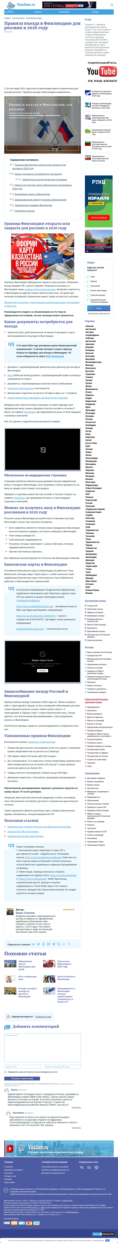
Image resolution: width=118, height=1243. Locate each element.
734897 (103, 1205)
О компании (64, 12)
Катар (88, 431)
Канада (89, 428)
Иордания (90, 404)
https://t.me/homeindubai (63, 875)
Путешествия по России (97, 756)
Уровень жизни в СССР (97, 832)
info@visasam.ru (73, 1212)
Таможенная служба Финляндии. (25, 836)
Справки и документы (96, 689)
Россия (89, 503)
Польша (89, 497)
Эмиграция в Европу (96, 845)
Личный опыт (93, 788)
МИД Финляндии (55, 356)
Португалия (91, 500)
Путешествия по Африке (97, 753)
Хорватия (90, 563)
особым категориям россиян (40, 289)
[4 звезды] (71, 909)
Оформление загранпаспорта (100, 727)
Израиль (90, 395)
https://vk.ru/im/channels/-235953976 (36, 615)
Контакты (8, 1173)
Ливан (89, 452)
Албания (90, 338)
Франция (90, 560)
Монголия (90, 482)
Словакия (90, 521)
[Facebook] (68, 944)
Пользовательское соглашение (54, 1167)
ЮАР (88, 587)
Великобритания (94, 362)
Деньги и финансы (95, 717)
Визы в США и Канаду (96, 625)
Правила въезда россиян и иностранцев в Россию (98, 678)
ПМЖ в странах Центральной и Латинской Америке (98, 816)
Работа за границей (95, 822)
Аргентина (91, 341)
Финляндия (91, 557)
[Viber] (58, 944)
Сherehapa (29, 412)
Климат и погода (94, 724)
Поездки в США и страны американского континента (99, 735)
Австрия (90, 332)
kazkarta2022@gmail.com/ (30, 628)
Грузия (89, 383)
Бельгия (89, 353)
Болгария (90, 356)
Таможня (91, 763)
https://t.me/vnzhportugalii (33, 879)
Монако (89, 479)
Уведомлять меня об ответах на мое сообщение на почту (33, 1072)
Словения (90, 524)
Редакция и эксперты (13, 1170)
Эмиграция (92, 773)
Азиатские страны (95, 609)
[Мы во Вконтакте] (81, 1167)
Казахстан (91, 422)
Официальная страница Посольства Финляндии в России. (39, 826)
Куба (88, 446)
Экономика (92, 838)
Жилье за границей (95, 720)
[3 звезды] (69, 909)
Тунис (88, 539)
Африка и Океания (95, 612)
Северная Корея (93, 512)
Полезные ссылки (25, 210)
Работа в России (94, 685)
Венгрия (89, 365)
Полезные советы (94, 743)
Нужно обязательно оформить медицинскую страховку (37, 397)
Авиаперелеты (93, 707)
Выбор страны (93, 785)
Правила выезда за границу (99, 746)
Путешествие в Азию (96, 749)
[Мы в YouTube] (89, 1167)
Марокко (90, 470)
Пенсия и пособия (95, 668)
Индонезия (91, 401)
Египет (89, 392)
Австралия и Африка (96, 778)
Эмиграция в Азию (95, 842)
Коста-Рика (91, 443)
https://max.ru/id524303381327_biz (34, 606)
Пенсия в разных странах (98, 804)
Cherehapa (19, 497)
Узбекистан (91, 548)
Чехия (88, 569)
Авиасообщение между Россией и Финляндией (40, 199)
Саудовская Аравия (95, 509)
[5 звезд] (73, 909)
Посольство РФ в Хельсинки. (23, 831)
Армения (90, 344)
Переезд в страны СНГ (97, 807)
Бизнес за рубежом (95, 781)
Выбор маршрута (94, 714)
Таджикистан (92, 530)
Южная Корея (92, 590)
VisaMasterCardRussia (28, 600)
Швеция (89, 578)
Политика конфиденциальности (55, 1170)
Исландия (90, 413)
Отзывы (95, 12)
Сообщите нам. (43, 1016)
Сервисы (38, 12)
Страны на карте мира (96, 759)
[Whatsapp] (63, 944)
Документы (92, 628)
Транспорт (91, 828)
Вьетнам (90, 371)
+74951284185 (66, 1201)
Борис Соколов (25, 912)
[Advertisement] (42, 62)
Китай (88, 440)
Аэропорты (92, 710)
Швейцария (91, 575)
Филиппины (91, 554)
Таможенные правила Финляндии (33, 205)
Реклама (8, 1179)
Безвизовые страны (95, 616)
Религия (90, 825)
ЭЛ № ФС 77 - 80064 (38, 1208)
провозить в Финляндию (41, 742)
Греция (89, 380)
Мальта (89, 467)
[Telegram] (53, 944)
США (88, 527)
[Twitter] (38, 944)
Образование (93, 800)
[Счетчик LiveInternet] (5, 1234)
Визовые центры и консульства (95, 620)
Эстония (90, 584)
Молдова (90, 476)
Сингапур (90, 518)
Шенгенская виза (94, 640)
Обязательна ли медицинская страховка (44, 179)
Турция (89, 545)
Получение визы (95, 600)
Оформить (9, 12)
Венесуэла (91, 368)
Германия (90, 374)
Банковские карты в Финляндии (32, 194)
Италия (89, 419)
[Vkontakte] (33, 944)
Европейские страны (96, 631)
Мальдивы (91, 464)
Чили (88, 572)
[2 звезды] (66, 909)
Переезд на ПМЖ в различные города (95, 672)
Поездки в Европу (95, 730)
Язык (89, 766)
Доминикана (92, 389)
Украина (90, 551)
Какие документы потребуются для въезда (38, 174)
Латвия (89, 449)
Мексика (90, 473)
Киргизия (90, 437)
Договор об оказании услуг (53, 1173)
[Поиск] (112, 5)
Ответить (76, 1107)
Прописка (91, 682)
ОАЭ (88, 494)
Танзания (90, 536)
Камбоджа (91, 425)
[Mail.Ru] (48, 944)
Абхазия (90, 326)
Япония (89, 593)
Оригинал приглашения (20, 388)
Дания (89, 386)
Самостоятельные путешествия (96, 701)
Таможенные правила (96, 692)
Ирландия (90, 410)
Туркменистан (92, 542)
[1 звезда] (64, 909)
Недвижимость (93, 797)
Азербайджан (92, 335)
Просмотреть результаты (99, 313)
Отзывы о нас (10, 1176)
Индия (89, 398)
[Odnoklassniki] (43, 944)
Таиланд (90, 533)
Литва (88, 455)
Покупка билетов (94, 739)
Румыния (90, 506)
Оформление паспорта (97, 664)
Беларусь (90, 350)
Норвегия (90, 491)
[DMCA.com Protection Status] (103, 1234)
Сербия (89, 515)
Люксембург (92, 458)
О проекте (8, 1167)
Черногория (91, 566)
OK (108, 1240)
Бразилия (90, 359)
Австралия (91, 329)
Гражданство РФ (94, 655)
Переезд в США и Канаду (98, 810)
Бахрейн (90, 347)
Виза (10, 375)
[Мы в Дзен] (96, 1167)
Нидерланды (92, 485)
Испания (90, 416)
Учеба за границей (95, 835)
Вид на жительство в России (99, 652)
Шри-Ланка (91, 581)
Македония (91, 461)
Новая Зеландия (94, 488)
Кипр (88, 434)
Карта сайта (9, 1182)
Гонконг (89, 377)
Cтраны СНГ (92, 606)
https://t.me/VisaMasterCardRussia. (43, 857)
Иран (88, 407)
